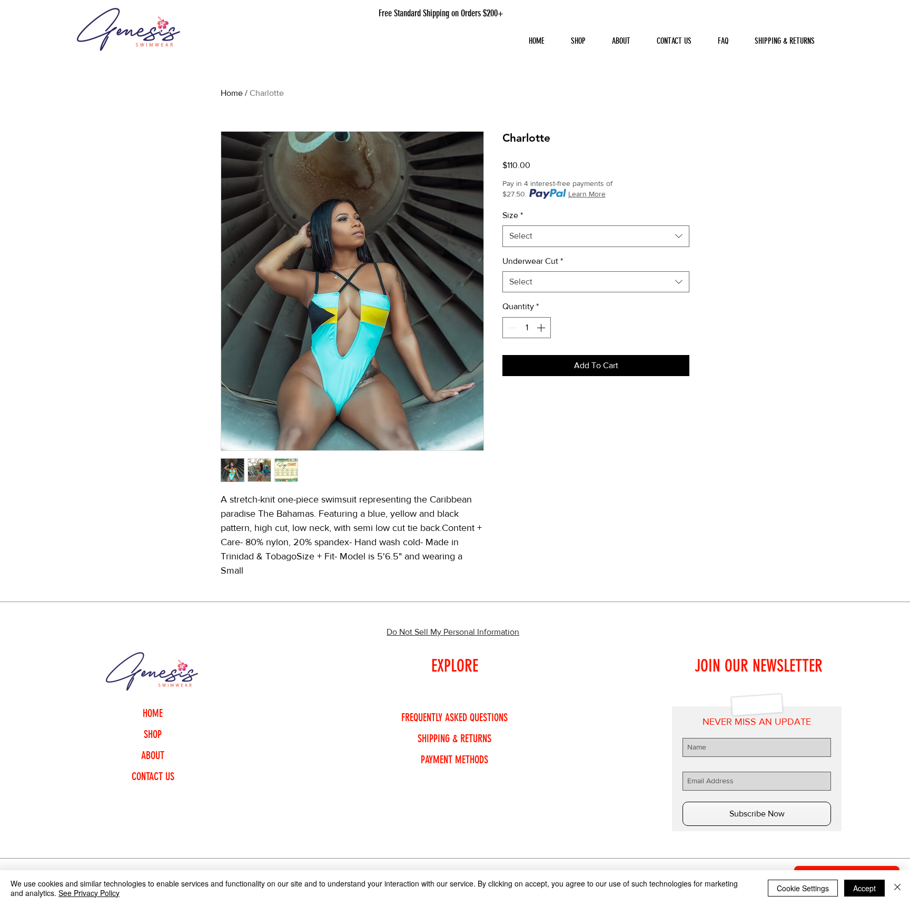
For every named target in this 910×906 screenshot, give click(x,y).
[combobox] (595, 236)
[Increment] (542, 328)
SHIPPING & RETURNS (454, 738)
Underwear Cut (532, 261)
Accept (864, 888)
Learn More (587, 194)
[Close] (897, 888)
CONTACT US (153, 776)
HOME (153, 713)
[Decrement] (511, 328)
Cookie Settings (803, 888)
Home (232, 92)
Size (512, 215)
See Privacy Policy (89, 893)
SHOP (153, 734)
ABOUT (152, 755)
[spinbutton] (527, 328)
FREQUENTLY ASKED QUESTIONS (454, 717)
